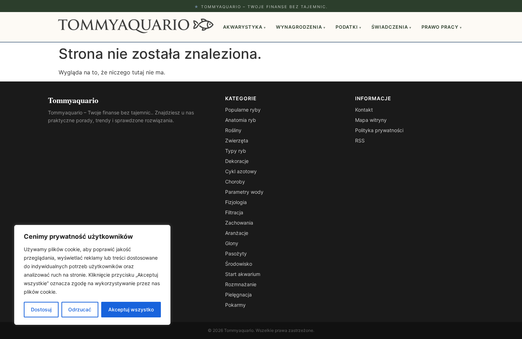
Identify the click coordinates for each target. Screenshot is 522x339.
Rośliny (233, 130)
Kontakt (364, 110)
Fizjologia (236, 202)
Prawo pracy (442, 27)
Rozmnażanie (240, 284)
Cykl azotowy (241, 171)
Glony (231, 243)
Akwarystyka (244, 27)
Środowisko (238, 264)
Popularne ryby (243, 110)
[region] (92, 275)
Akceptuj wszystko (131, 309)
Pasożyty (236, 253)
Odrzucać (79, 309)
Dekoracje (237, 161)
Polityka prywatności (379, 130)
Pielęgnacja (238, 295)
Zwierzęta (236, 140)
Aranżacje (236, 233)
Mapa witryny (371, 120)
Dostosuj (41, 309)
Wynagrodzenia (301, 27)
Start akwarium (242, 274)
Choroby (235, 182)
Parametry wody (244, 192)
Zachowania (239, 223)
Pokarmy (235, 305)
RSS (360, 140)
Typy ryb (235, 151)
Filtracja (234, 212)
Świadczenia (391, 27)
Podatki (348, 27)
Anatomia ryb (240, 120)
